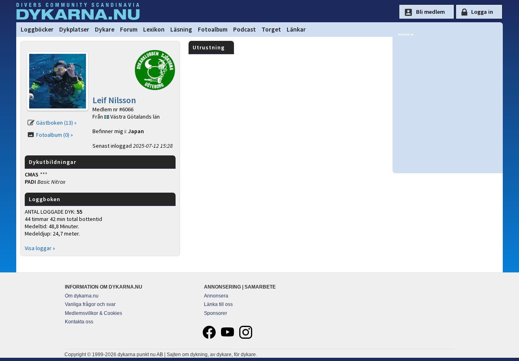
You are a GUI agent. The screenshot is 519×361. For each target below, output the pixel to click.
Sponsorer (215, 313)
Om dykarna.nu (82, 296)
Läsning (181, 29)
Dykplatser (74, 29)
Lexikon (154, 29)
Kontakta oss (79, 322)
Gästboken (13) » (56, 122)
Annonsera (216, 296)
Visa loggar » (40, 248)
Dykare (104, 29)
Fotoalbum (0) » (54, 134)
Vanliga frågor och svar (90, 304)
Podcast (244, 29)
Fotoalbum (212, 29)
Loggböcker (37, 29)
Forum (128, 29)
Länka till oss (218, 304)
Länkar (296, 29)
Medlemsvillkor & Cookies (93, 313)
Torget (271, 29)
